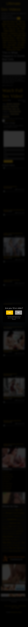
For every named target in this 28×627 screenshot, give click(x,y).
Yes (9, 312)
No (19, 312)
